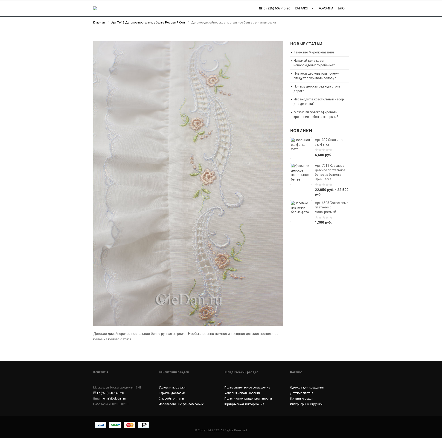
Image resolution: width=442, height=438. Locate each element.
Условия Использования (242, 393)
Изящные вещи (301, 398)
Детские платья (301, 393)
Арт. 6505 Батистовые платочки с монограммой (331, 207)
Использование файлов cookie (181, 404)
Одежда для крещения (307, 387)
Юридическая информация (244, 404)
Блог (342, 8)
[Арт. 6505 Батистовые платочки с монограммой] (301, 211)
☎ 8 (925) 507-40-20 (274, 8)
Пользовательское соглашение (247, 387)
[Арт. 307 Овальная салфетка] (301, 148)
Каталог (302, 8)
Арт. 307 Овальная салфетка (329, 142)
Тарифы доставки (172, 393)
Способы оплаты (171, 398)
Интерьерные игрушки (306, 404)
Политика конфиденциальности (248, 398)
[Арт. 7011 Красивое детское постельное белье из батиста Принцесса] (301, 174)
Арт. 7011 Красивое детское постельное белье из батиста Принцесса (330, 172)
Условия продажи (172, 387)
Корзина (325, 8)
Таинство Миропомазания (314, 52)
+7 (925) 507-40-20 (110, 393)
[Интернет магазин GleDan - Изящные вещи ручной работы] (115, 8)
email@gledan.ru (114, 398)
